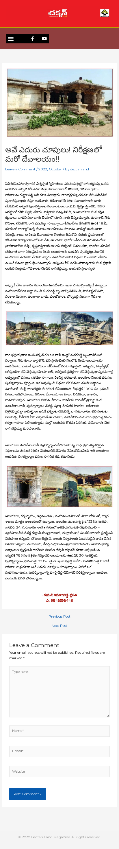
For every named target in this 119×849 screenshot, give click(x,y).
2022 (42, 169)
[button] (10, 38)
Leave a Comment (20, 169)
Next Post (59, 626)
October (55, 169)
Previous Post (59, 616)
